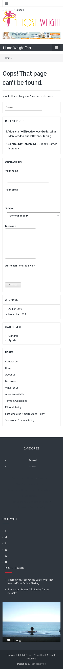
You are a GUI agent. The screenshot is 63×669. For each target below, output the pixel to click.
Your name (11, 170)
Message (10, 226)
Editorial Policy (13, 407)
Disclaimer (11, 381)
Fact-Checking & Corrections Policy (25, 413)
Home (8, 58)
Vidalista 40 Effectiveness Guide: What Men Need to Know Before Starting (30, 581)
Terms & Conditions (16, 400)
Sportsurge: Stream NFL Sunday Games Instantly (29, 591)
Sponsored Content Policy (19, 420)
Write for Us (11, 387)
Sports (12, 340)
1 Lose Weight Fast (17, 48)
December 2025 (17, 314)
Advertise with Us (14, 394)
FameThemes (38, 663)
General (13, 335)
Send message (13, 285)
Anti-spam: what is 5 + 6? (20, 265)
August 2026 (15, 308)
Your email (11, 189)
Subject (9, 208)
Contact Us (11, 361)
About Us (10, 374)
